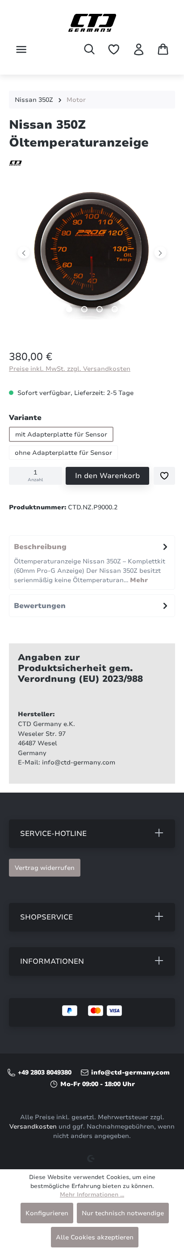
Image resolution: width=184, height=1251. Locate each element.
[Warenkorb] (163, 49)
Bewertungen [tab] (40, 606)
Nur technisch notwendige (123, 1213)
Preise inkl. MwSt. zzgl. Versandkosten (69, 368)
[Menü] (21, 49)
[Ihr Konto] (138, 49)
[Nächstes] (160, 252)
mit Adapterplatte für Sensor (61, 434)
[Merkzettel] (113, 49)
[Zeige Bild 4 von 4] (115, 309)
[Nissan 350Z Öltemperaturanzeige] (92, 252)
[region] (92, 259)
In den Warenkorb (107, 476)
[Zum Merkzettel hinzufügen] (164, 476)
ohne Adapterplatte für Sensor (63, 452)
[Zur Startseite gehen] (92, 23)
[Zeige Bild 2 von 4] (84, 309)
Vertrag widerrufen (45, 867)
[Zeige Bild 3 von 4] (99, 309)
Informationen (52, 961)
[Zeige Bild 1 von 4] (69, 309)
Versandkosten (33, 1126)
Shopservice (46, 917)
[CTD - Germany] (92, 163)
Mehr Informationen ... (92, 1195)
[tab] (92, 562)
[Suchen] (89, 49)
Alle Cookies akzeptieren (95, 1237)
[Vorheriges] (24, 252)
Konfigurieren (46, 1213)
